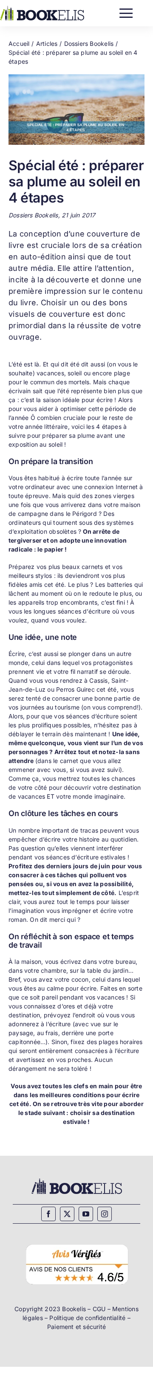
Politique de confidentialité (87, 1317)
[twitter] (67, 1214)
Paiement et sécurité (76, 1326)
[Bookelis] (42, 8)
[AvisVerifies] (77, 1243)
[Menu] (126, 11)
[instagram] (104, 1214)
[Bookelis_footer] (77, 1179)
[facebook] (48, 1214)
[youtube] (86, 1214)
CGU (99, 1308)
